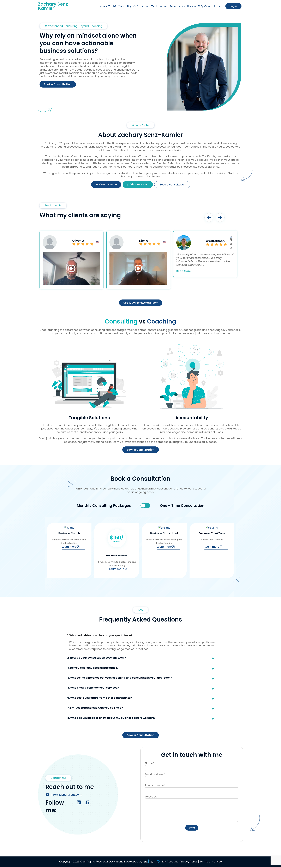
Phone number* (155, 785)
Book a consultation (183, 6)
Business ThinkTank (212, 533)
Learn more (69, 546)
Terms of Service (210, 861)
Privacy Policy (188, 861)
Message (151, 796)
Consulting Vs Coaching (133, 6)
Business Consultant (164, 533)
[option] (71, 260)
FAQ (200, 6)
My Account (170, 861)
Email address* (155, 774)
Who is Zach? (107, 6)
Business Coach (69, 533)
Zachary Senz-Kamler (54, 6)
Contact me (212, 6)
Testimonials (159, 6)
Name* (149, 763)
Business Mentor (117, 555)
